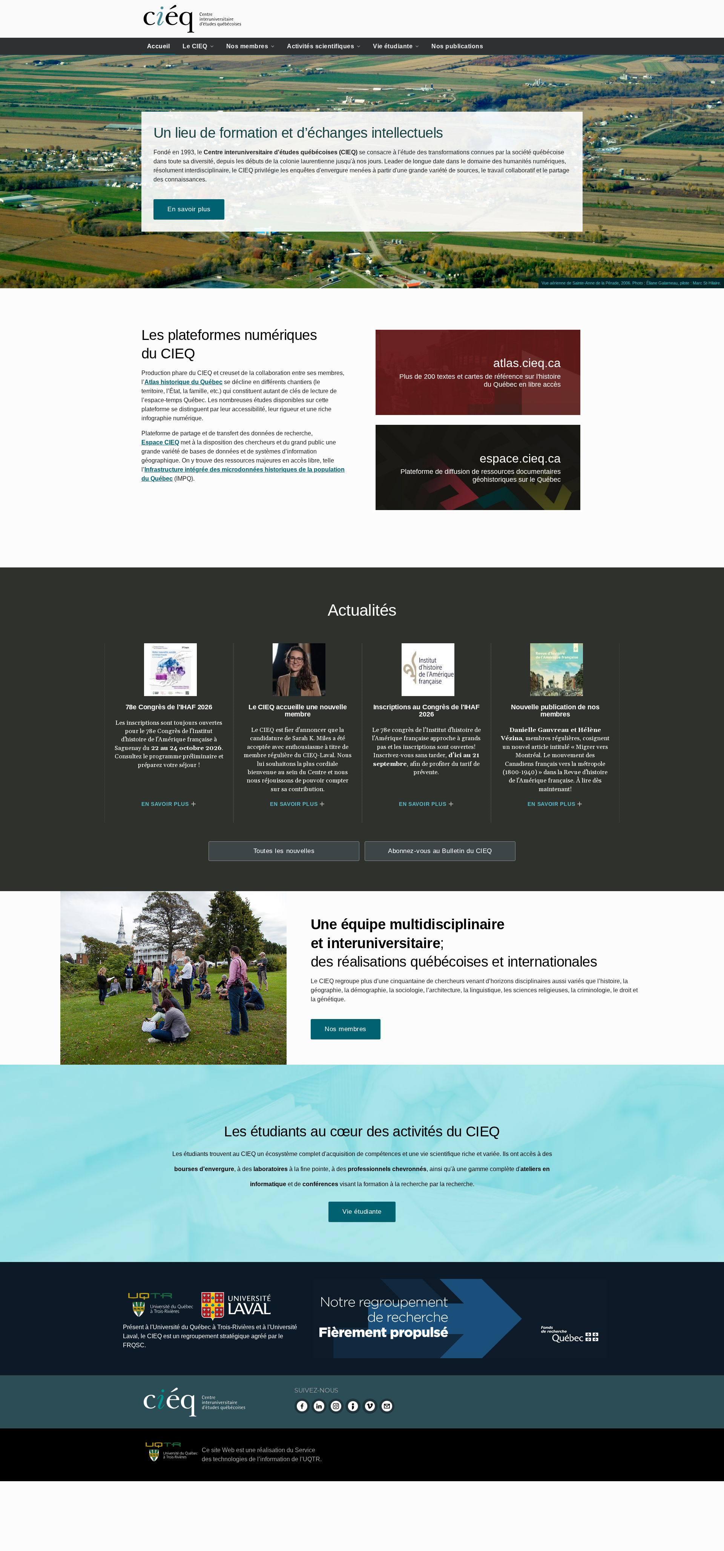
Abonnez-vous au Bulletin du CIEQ (440, 851)
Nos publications (457, 46)
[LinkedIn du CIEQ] (319, 1406)
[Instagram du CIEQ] (336, 1406)
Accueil (158, 46)
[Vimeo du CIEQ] (369, 1406)
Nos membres (247, 46)
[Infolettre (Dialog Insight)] (352, 1406)
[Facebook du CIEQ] (302, 1406)
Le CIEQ (195, 46)
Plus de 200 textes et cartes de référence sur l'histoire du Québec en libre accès (490, 381)
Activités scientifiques (320, 46)
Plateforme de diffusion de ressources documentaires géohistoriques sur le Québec (490, 477)
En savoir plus (188, 209)
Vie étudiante (393, 46)
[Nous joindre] (386, 1406)
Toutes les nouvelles (283, 851)
